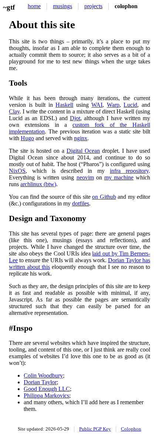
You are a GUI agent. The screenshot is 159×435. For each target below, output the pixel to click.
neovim (85, 177)
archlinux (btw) (38, 184)
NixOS (17, 171)
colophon (126, 6)
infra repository (129, 171)
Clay (14, 111)
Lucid (130, 105)
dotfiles (80, 203)
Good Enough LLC (47, 389)
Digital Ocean (83, 151)
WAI (96, 105)
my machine (118, 177)
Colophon (131, 429)
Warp (113, 105)
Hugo (27, 138)
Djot (75, 118)
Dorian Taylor (40, 382)
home (34, 6)
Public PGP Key (95, 429)
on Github (104, 197)
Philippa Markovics (46, 395)
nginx (80, 138)
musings (62, 6)
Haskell (64, 105)
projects (93, 6)
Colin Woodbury (43, 375)
